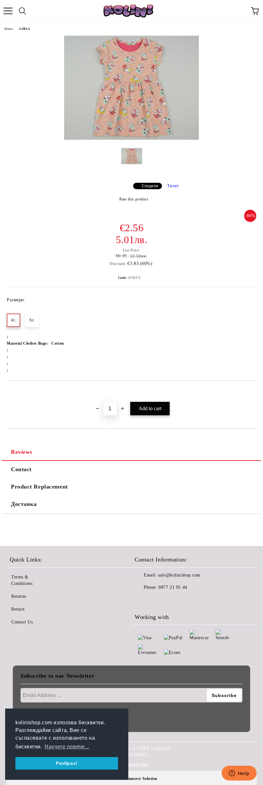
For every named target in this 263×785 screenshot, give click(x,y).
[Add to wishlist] (251, 391)
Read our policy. (132, 754)
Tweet (173, 185)
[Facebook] (143, 600)
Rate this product (133, 199)
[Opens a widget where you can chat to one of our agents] (239, 774)
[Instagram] (157, 600)
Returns (18, 596)
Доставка (24, 504)
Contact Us (22, 622)
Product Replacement (39, 486)
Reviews (21, 452)
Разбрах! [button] (66, 763)
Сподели (150, 186)
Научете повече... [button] (67, 746)
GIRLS (24, 29)
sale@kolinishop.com (179, 575)
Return (17, 609)
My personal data (131, 764)
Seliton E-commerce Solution (131, 778)
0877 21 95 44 (172, 587)
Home (8, 29)
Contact (21, 469)
